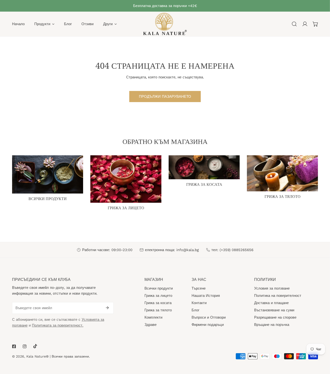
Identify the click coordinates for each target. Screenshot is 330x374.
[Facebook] (14, 346)
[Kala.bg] (165, 24)
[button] (315, 24)
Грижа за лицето (158, 295)
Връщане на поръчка (271, 324)
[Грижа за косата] (204, 167)
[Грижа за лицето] (125, 179)
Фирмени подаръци (208, 324)
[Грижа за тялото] (282, 173)
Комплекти (153, 317)
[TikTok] (35, 346)
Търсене (199, 288)
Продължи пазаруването (165, 96)
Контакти (199, 303)
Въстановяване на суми (274, 310)
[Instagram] (24, 346)
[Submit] (107, 307)
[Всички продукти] (47, 174)
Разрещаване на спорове (275, 317)
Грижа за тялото (158, 310)
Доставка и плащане (271, 303)
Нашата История (206, 295)
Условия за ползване (272, 288)
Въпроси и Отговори (209, 317)
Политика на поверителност (277, 295)
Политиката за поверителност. (57, 325)
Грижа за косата (158, 303)
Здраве (150, 324)
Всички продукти (158, 288)
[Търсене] (294, 24)
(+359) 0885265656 (236, 250)
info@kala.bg (187, 250)
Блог (195, 310)
